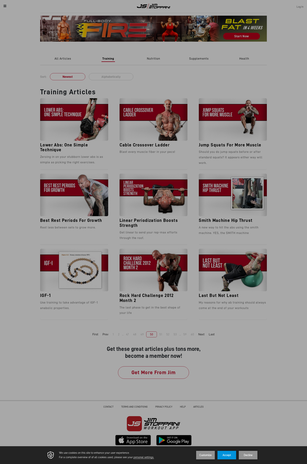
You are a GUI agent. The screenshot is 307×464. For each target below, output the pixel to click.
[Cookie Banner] (153, 455)
